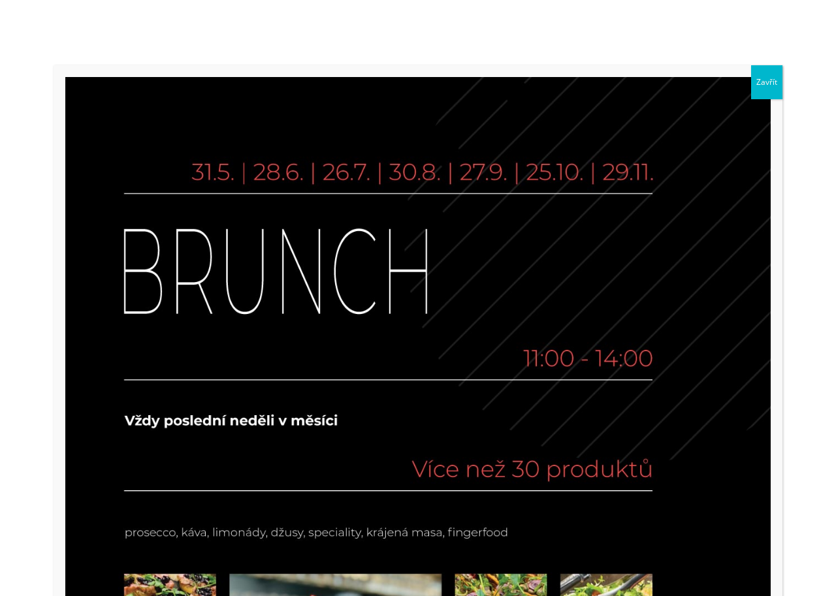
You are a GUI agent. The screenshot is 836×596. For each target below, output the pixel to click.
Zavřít (766, 81)
